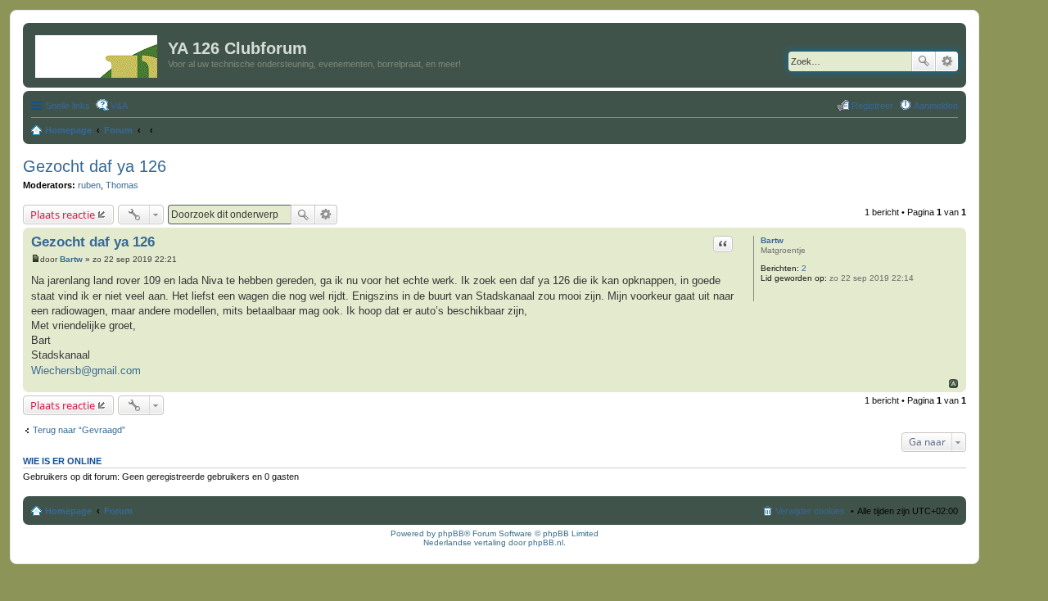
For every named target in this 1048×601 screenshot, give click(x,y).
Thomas (122, 185)
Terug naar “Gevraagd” (79, 430)
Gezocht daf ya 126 (94, 166)
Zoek (923, 61)
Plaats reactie (62, 214)
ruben (89, 185)
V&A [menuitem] (119, 106)
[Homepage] (97, 53)
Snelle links (68, 106)
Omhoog (953, 383)
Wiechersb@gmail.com (86, 370)
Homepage (68, 511)
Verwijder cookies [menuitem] (810, 511)
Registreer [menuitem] (872, 106)
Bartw (772, 240)
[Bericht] (35, 259)
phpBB (451, 533)
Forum (118, 511)
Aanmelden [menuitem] (936, 106)
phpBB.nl (545, 542)
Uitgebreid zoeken (947, 61)
